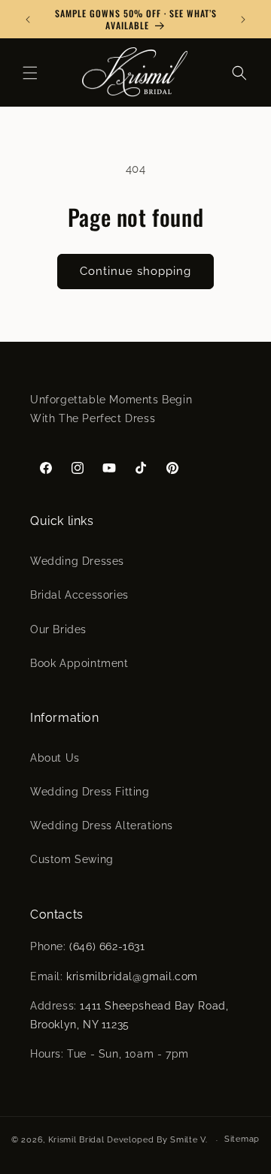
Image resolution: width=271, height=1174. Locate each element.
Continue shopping (135, 271)
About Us (55, 758)
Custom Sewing (72, 859)
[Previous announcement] (27, 19)
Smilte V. (188, 1140)
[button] (30, 72)
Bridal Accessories (79, 595)
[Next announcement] (243, 19)
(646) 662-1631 (107, 946)
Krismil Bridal (76, 1140)
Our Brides (58, 629)
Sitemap (242, 1139)
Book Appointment (79, 663)
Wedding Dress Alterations (101, 825)
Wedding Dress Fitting (90, 792)
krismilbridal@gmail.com (132, 976)
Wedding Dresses (77, 561)
